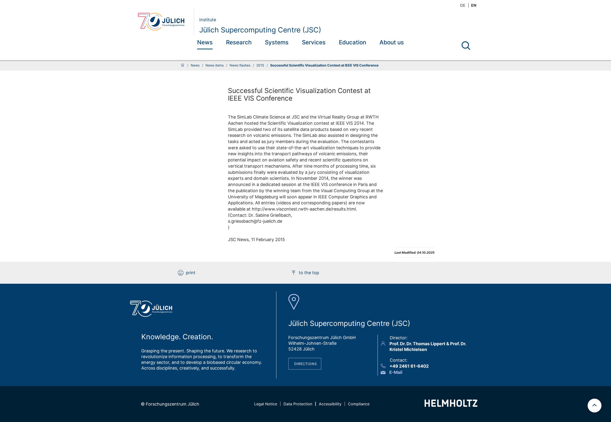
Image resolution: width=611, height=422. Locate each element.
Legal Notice (265, 403)
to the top (309, 272)
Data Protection (298, 403)
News (205, 42)
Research (239, 42)
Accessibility (330, 403)
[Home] (182, 65)
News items (214, 65)
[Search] (466, 45)
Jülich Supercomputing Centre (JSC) (260, 30)
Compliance (358, 403)
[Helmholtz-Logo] (451, 405)
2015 (260, 65)
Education (352, 42)
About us (391, 42)
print (190, 272)
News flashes (240, 65)
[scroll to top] (594, 405)
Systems (277, 42)
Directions (305, 364)
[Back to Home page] (164, 22)
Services (314, 42)
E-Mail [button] (395, 372)
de (462, 5)
